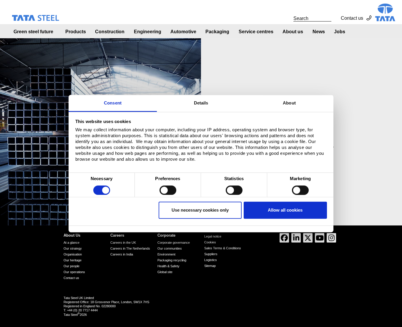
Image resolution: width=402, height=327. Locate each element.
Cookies (210, 242)
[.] (286, 18)
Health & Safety (168, 266)
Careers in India (121, 254)
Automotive (183, 31)
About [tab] (289, 102)
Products (75, 31)
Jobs (339, 31)
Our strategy (73, 248)
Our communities (169, 248)
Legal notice (212, 236)
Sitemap (210, 266)
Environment (166, 254)
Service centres (256, 31)
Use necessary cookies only (200, 210)
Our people (71, 266)
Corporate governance (173, 242)
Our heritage (73, 260)
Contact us (352, 18)
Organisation (73, 254)
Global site (164, 272)
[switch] (168, 190)
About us (293, 31)
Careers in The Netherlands (130, 248)
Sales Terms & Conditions (222, 248)
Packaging (217, 31)
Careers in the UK (123, 242)
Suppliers (210, 254)
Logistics (210, 260)
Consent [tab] (113, 102)
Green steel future (33, 31)
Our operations (74, 272)
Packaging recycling (171, 260)
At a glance (71, 242)
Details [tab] (201, 102)
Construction (109, 31)
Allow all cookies (285, 210)
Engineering (147, 31)
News (319, 31)
